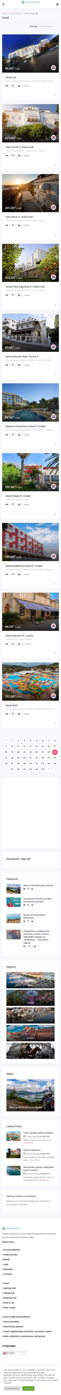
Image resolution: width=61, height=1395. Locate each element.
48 (30, 769)
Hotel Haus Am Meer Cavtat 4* (22, 356)
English (10, 1353)
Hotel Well (11, 705)
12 (24, 746)
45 (12, 769)
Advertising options (13, 1326)
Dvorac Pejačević (31, 1150)
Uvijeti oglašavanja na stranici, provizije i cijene (28, 1331)
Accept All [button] (28, 1388)
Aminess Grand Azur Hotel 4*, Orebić (25, 426)
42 (42, 763)
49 (36, 769)
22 (30, 752)
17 (55, 746)
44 (55, 763)
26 (55, 752)
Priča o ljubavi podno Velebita (38, 1133)
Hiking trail (9, 1293)
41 (37, 763)
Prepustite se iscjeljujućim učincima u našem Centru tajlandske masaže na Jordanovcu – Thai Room (36, 935)
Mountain (8, 1269)
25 (49, 752)
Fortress (8, 1274)
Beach (7, 1259)
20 (18, 752)
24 (42, 752)
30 (24, 758)
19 (12, 752)
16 (49, 746)
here (17, 1201)
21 (24, 752)
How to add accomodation (17, 1316)
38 (18, 763)
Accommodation (15, 13)
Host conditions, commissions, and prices (24, 1336)
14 (37, 746)
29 (18, 758)
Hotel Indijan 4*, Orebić (18, 496)
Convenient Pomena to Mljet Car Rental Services (37, 900)
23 (36, 752)
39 (24, 763)
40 (30, 763)
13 (30, 746)
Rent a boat (9, 1307)
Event (6, 1283)
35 (55, 758)
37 (12, 763)
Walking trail (10, 1298)
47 (24, 769)
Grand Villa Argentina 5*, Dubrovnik (25, 286)
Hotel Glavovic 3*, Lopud (19, 635)
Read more (8, 1242)
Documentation (11, 1321)
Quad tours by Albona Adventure (34, 916)
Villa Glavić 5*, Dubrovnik (19, 216)
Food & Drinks (10, 1254)
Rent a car (9, 1302)
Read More (28, 1143)
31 (30, 758)
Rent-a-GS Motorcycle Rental (38, 885)
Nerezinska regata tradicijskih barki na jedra (38, 1168)
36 (6, 763)
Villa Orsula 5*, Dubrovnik (19, 147)
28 (12, 758)
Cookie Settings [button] (12, 1388)
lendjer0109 (45, 1136)
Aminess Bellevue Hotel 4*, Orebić (24, 565)
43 (49, 763)
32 (36, 758)
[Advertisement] (30, 813)
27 (6, 758)
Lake (6, 1264)
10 (12, 746)
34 (49, 758)
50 (42, 769)
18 (6, 752)
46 (18, 769)
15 (43, 746)
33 (43, 758)
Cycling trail (10, 1288)
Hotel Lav (11, 77)
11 (18, 746)
